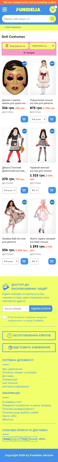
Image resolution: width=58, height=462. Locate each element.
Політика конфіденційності (18, 408)
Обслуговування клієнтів (31, 335)
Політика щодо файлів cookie (20, 412)
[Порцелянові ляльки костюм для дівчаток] (43, 77)
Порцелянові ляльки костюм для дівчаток (41, 102)
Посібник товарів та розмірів (19, 372)
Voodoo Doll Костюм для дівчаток (13, 240)
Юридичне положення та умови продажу (26, 405)
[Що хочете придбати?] (4, 9)
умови (29, 320)
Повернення (9, 379)
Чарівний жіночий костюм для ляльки (41, 169)
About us (8, 419)
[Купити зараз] (24, 119)
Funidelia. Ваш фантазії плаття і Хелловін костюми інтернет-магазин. (28, 9)
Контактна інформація (15, 386)
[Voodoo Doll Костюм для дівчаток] (15, 216)
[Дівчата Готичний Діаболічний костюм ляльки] (15, 145)
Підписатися (40, 308)
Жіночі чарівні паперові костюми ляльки (42, 240)
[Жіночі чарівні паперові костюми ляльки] (43, 216)
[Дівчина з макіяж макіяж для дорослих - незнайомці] (15, 77)
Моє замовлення (12, 369)
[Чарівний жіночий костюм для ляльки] (43, 145)
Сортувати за (17, 46)
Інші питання (10, 382)
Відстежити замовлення (31, 347)
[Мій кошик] (52, 9)
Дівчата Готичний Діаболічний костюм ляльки (13, 169)
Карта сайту (9, 415)
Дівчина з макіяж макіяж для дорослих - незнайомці (14, 102)
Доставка (8, 376)
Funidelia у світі (12, 402)
